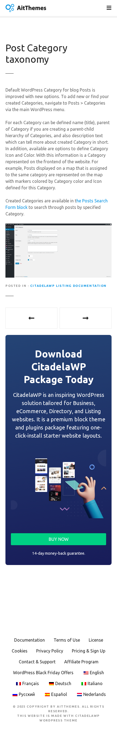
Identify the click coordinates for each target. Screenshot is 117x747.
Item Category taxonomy (31, 318)
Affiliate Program (81, 661)
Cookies (19, 650)
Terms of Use (67, 640)
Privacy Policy (49, 650)
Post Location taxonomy (86, 318)
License (96, 640)
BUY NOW (59, 539)
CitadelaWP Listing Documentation (68, 285)
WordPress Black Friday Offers (43, 672)
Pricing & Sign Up (88, 650)
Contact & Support (37, 661)
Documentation (29, 640)
